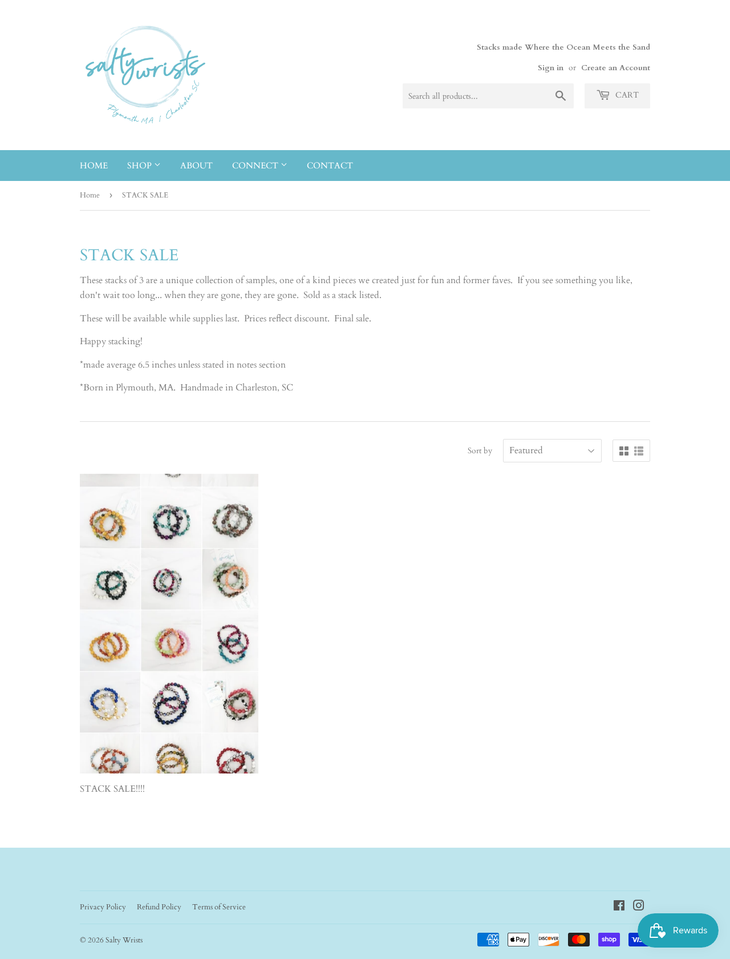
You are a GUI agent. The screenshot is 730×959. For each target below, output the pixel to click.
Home (94, 165)
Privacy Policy (103, 907)
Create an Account (615, 68)
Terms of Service (219, 907)
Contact (330, 165)
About (196, 165)
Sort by (480, 450)
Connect (256, 165)
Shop (140, 165)
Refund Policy (159, 907)
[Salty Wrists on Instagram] (638, 907)
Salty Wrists (124, 940)
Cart (626, 95)
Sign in (550, 68)
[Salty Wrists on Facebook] (619, 907)
